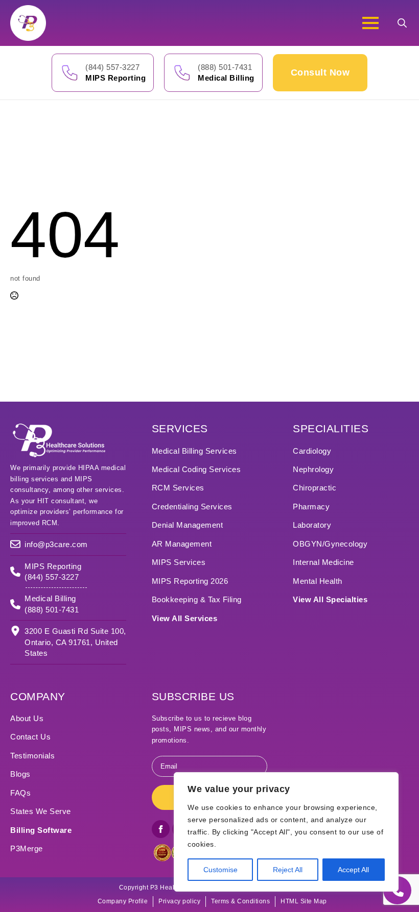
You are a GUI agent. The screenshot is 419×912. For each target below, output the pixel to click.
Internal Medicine (323, 562)
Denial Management (187, 525)
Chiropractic (314, 487)
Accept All (353, 870)
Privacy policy (179, 901)
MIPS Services (179, 562)
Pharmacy (311, 506)
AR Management (182, 543)
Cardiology (312, 451)
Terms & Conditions (240, 901)
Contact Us (30, 736)
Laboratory (312, 525)
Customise (220, 870)
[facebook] (161, 829)
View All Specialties (330, 599)
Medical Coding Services (196, 469)
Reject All (287, 870)
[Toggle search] (402, 23)
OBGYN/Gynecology (330, 543)
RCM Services (178, 487)
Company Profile (123, 901)
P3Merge (26, 848)
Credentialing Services (192, 506)
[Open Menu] (370, 23)
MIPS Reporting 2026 (190, 581)
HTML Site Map (304, 901)
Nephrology (313, 469)
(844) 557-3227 (112, 67)
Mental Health (317, 581)
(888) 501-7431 (225, 67)
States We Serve (40, 811)
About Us (26, 718)
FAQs (20, 792)
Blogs (20, 774)
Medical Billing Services (194, 451)
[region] (286, 832)
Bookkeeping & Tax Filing (197, 599)
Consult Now (320, 72)
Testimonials (32, 755)
